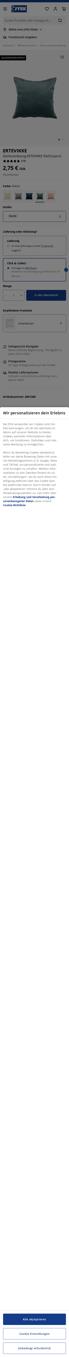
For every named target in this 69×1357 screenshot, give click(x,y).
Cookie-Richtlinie (14, 505)
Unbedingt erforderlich (34, 1348)
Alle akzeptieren (34, 1319)
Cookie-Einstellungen (34, 1334)
